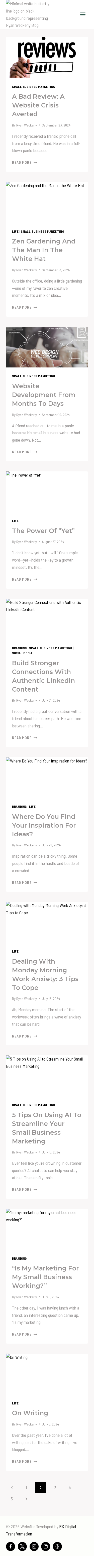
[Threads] (57, 1546)
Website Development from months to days (43, 394)
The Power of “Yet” (43, 531)
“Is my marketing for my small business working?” (45, 1276)
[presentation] (47, 57)
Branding (19, 648)
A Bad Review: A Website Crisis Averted (38, 105)
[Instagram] (34, 1546)
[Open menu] (82, 14)
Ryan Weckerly (26, 125)
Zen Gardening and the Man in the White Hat (43, 250)
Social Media (22, 653)
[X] (22, 1546)
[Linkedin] (45, 1546)
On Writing (30, 1413)
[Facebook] (10, 1546)
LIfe (15, 231)
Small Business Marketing (33, 87)
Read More (24, 162)
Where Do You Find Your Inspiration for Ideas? (44, 825)
